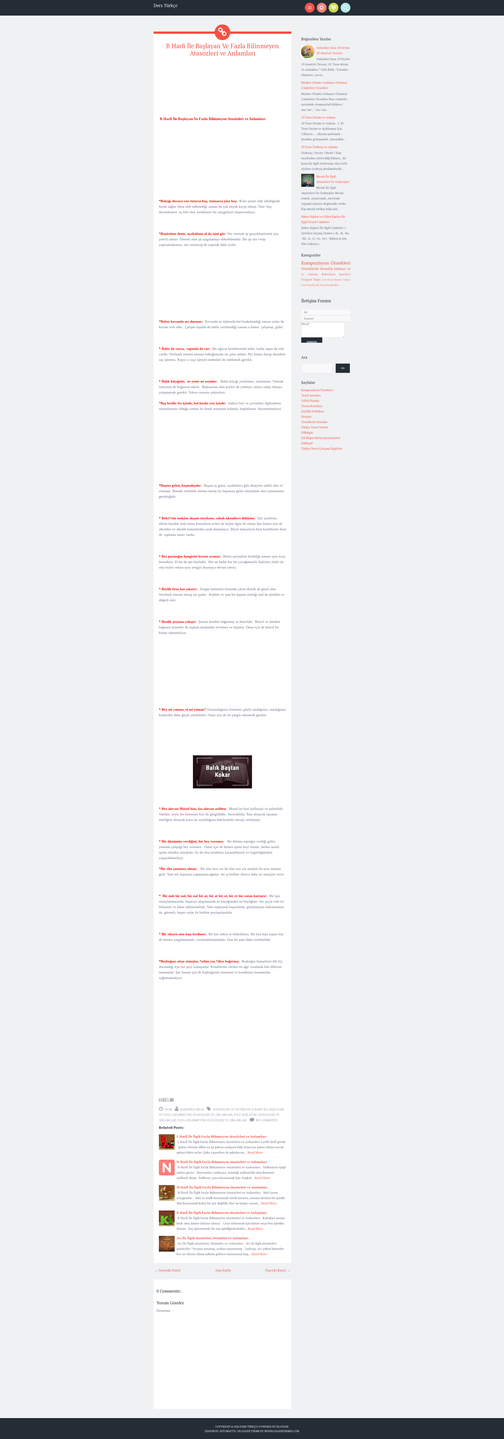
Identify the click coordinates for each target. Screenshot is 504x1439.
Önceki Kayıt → (277, 1270)
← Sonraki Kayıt (168, 1270)
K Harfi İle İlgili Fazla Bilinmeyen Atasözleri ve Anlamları (222, 1212)
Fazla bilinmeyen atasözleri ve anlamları (212, 1120)
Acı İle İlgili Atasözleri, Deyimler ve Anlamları (212, 1238)
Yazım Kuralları (311, 406)
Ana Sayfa (223, 1270)
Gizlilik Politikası (312, 411)
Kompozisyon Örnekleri (325, 263)
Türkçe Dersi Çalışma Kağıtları (322, 448)
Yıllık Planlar (310, 401)
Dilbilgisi (307, 432)
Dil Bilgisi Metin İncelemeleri (320, 438)
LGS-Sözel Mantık (332, 279)
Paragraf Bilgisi (311, 279)
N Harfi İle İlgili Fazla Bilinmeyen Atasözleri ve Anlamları (222, 1162)
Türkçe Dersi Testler (314, 427)
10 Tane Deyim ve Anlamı (318, 117)
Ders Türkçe (165, 5)
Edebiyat (340, 269)
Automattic (227, 1431)
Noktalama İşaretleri (336, 274)
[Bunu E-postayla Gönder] (161, 1100)
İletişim (306, 417)
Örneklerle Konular (317, 268)
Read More (255, 1152)
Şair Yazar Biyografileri (327, 284)
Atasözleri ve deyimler (231, 1109)
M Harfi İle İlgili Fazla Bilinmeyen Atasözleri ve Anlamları (222, 1187)
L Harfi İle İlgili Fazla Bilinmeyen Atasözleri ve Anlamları (221, 1136)
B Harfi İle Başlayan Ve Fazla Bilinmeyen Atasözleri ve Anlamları (222, 49)
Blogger (282, 1426)
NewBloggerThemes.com (281, 1431)
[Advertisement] (222, 88)
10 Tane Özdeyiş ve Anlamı (319, 147)
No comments (267, 1120)
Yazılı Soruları (311, 395)
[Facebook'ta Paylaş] (172, 1100)
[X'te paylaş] (168, 1100)
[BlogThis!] (164, 1100)
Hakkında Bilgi (192, 1109)
